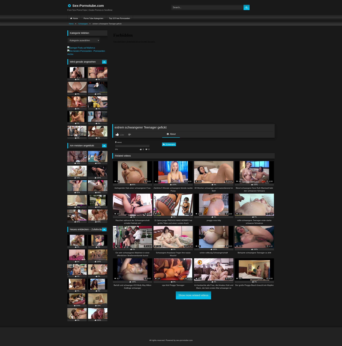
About (173, 134)
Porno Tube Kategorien (93, 18)
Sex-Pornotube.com (87, 5)
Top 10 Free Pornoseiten (119, 18)
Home (75, 18)
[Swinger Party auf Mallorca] (81, 48)
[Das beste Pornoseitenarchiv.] (87, 54)
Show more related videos (193, 295)
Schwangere (83, 24)
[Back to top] (333, 338)
